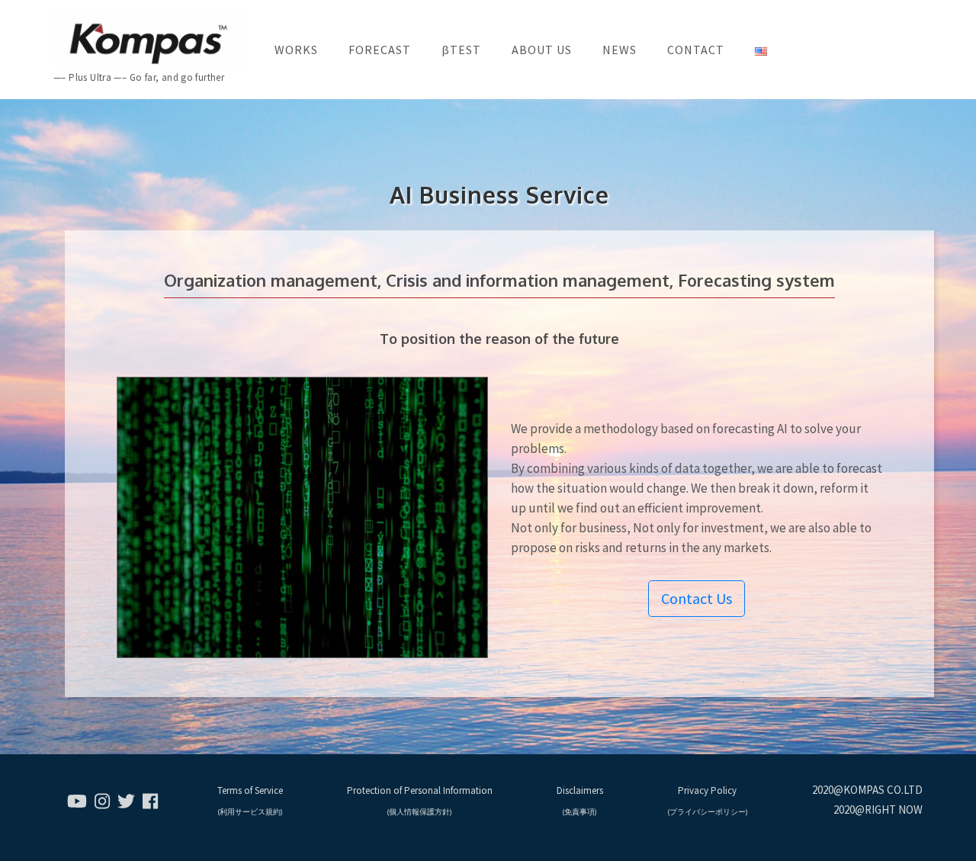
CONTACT (695, 49)
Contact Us (696, 598)
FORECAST (379, 49)
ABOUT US (542, 49)
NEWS (619, 49)
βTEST (461, 49)
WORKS (296, 49)
